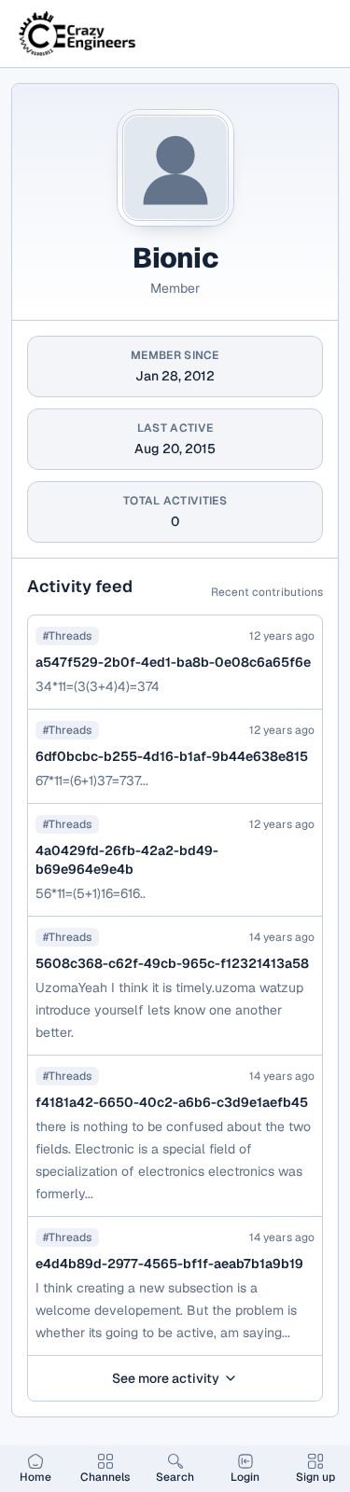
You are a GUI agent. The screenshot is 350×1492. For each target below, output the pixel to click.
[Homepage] (78, 33)
